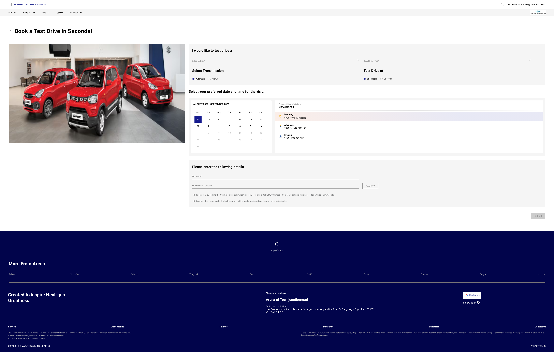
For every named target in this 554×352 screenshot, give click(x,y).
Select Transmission (208, 71)
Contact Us (540, 326)
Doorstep (388, 79)
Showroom (372, 79)
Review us (474, 295)
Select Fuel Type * (371, 61)
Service (60, 13)
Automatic (200, 79)
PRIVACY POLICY (538, 346)
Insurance (328, 326)
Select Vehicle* (198, 61)
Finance (223, 326)
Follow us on (469, 302)
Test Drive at (373, 71)
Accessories (117, 326)
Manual (215, 79)
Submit (538, 216)
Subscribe (434, 326)
